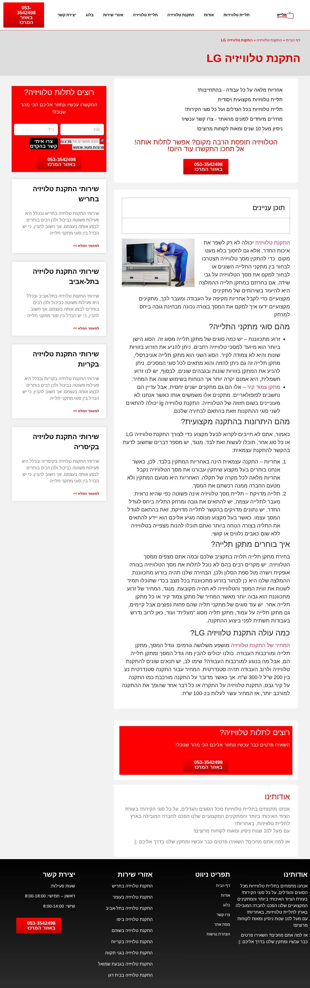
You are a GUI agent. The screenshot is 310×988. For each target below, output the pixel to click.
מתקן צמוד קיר (263, 387)
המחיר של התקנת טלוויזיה (260, 645)
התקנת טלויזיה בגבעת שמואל (125, 964)
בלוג (89, 15)
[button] (129, 207)
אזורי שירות (113, 15)
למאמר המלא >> (86, 246)
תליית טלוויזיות (236, 15)
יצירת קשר (67, 15)
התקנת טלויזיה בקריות (132, 941)
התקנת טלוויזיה (180, 15)
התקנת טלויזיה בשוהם (132, 930)
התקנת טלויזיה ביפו (134, 919)
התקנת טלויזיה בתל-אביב (129, 908)
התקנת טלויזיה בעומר (133, 897)
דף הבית (293, 40)
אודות (209, 15)
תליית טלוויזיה (145, 15)
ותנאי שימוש (82, 147)
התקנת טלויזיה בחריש (132, 886)
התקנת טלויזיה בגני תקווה (129, 952)
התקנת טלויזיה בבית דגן (130, 975)
